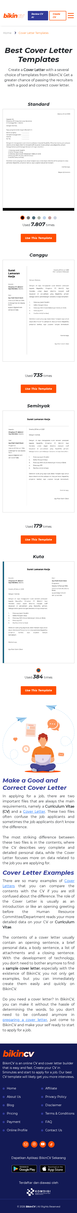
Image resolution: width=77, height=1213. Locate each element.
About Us (14, 1097)
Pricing (12, 1113)
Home (7, 33)
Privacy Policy (56, 1097)
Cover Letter (34, 812)
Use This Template (38, 238)
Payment (14, 1122)
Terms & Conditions (59, 1113)
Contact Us (53, 1130)
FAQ (48, 1122)
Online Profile (17, 1130)
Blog (10, 1105)
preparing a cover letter (25, 1020)
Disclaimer (53, 1105)
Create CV (56, 16)
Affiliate (51, 1088)
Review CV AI (37, 16)
